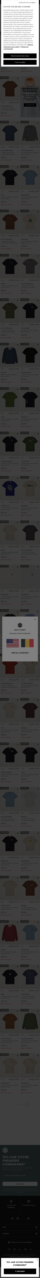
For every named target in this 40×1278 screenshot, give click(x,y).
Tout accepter (20, 62)
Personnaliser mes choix (20, 56)
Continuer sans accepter (27, 2)
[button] (37, 1259)
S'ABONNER (20, 1271)
